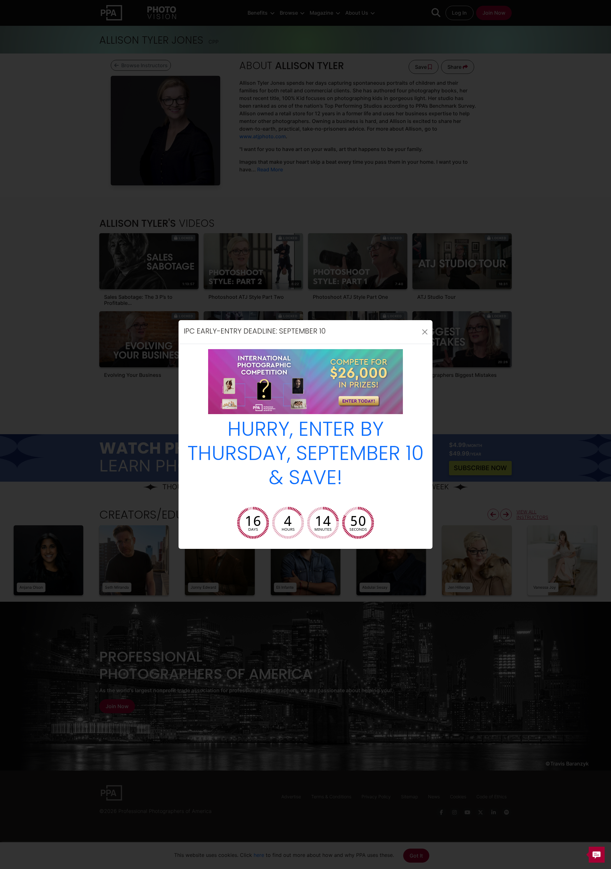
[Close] (425, 332)
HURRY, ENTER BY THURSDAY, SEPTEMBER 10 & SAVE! (305, 455)
